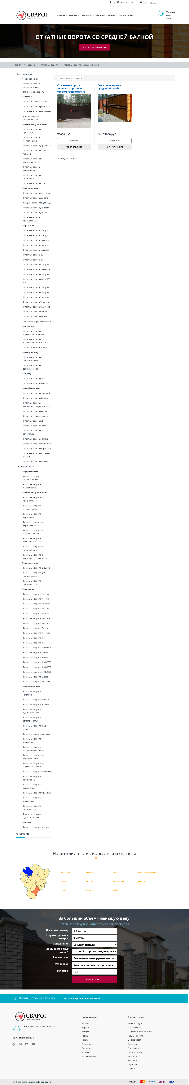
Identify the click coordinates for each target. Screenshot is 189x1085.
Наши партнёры (135, 1027)
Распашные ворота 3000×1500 (37, 647)
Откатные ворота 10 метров (36, 302)
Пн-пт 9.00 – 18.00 (127, 2)
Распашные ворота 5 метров (36, 618)
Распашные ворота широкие (36, 676)
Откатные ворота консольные (37, 111)
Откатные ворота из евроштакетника (32, 160)
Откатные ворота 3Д (33, 421)
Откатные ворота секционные (37, 443)
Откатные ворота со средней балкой (36, 455)
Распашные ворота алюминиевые (32, 540)
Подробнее (74, 140)
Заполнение (60, 943)
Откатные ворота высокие (35, 316)
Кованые (86, 1052)
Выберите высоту (57, 930)
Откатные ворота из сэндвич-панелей (37, 152)
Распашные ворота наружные (37, 771)
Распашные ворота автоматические (32, 478)
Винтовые (86, 1048)
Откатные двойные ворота (35, 416)
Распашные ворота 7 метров (36, 628)
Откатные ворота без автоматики (33, 432)
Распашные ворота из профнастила (33, 499)
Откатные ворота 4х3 (33, 259)
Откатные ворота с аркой (35, 425)
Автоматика (60, 957)
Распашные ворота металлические (32, 507)
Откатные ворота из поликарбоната (32, 177)
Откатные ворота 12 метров (36, 306)
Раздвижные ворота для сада (37, 202)
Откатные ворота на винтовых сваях (32, 359)
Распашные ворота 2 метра (36, 594)
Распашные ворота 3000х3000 (37, 652)
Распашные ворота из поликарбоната (33, 548)
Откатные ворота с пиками (35, 439)
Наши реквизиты (135, 1052)
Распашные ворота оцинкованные (32, 778)
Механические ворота (33, 92)
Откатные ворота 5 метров (36, 264)
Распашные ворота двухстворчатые (32, 719)
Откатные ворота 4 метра (35, 245)
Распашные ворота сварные (36, 704)
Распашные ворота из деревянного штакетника (35, 556)
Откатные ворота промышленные (31, 219)
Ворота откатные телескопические (31, 118)
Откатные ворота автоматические (31, 85)
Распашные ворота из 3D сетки (35, 727)
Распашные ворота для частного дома (34, 574)
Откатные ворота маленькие (37, 321)
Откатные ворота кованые (35, 411)
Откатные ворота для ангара (36, 193)
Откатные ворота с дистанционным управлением (37, 404)
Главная (17, 65)
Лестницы (86, 1044)
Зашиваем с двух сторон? (57, 950)
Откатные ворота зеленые (35, 383)
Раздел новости (135, 1035)
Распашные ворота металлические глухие (33, 749)
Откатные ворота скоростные (37, 448)
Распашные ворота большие (36, 681)
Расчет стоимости (74, 146)
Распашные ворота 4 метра (36, 608)
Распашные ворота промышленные (32, 582)
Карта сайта (44, 1082)
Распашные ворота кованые (36, 699)
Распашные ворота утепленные (32, 740)
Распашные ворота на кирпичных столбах (33, 765)
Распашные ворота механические (32, 486)
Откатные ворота (49, 65)
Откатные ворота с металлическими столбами (35, 341)
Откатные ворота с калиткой (36, 393)
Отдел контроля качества (140, 1031)
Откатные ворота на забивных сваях (32, 367)
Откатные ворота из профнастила (32, 131)
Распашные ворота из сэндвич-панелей (33, 532)
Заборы (85, 1031)
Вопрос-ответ (134, 1039)
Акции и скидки (135, 1023)
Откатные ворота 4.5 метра (36, 250)
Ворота (31, 65)
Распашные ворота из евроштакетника (33, 524)
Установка (61, 964)
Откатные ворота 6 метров (36, 274)
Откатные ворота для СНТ (35, 212)
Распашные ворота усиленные (37, 792)
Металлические (89, 1056)
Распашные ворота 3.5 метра (36, 603)
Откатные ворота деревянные (37, 145)
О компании (133, 1048)
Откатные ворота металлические (31, 139)
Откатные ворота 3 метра (35, 235)
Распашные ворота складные (36, 734)
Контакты (132, 1056)
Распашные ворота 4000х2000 (37, 657)
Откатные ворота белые (34, 378)
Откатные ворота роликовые (37, 106)
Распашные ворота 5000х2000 (37, 672)
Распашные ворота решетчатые (32, 786)
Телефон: (62, 970)
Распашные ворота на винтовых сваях (33, 757)
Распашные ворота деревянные (32, 515)
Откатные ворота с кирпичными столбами (33, 333)
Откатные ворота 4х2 (33, 254)
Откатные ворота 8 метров (36, 292)
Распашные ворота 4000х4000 (37, 667)
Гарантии (132, 1064)
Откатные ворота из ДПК (35, 183)
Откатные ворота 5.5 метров (36, 269)
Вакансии (132, 1044)
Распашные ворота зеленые (36, 827)
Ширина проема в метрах (57, 937)
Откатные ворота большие (36, 311)
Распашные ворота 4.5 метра (36, 613)
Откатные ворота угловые (35, 461)
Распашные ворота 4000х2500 (37, 662)
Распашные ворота (25, 466)
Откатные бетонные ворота (36, 347)
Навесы (85, 1035)
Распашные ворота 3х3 (34, 638)
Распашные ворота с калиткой (32, 693)
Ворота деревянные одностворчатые (32, 816)
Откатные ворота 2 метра (35, 230)
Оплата (131, 1068)
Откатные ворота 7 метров (36, 287)
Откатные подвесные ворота (36, 101)
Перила (85, 1039)
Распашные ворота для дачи (36, 568)
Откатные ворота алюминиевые (31, 168)
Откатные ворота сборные (35, 398)
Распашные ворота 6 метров (36, 623)
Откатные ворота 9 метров (36, 297)
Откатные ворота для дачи (35, 198)
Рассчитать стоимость (94, 47)
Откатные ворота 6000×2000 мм (36, 281)
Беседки (85, 1023)
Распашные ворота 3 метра (36, 599)
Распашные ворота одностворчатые (32, 711)
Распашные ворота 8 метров (36, 633)
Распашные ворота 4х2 (34, 642)
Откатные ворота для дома (36, 207)
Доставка (132, 1060)
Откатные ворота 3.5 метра (36, 240)
